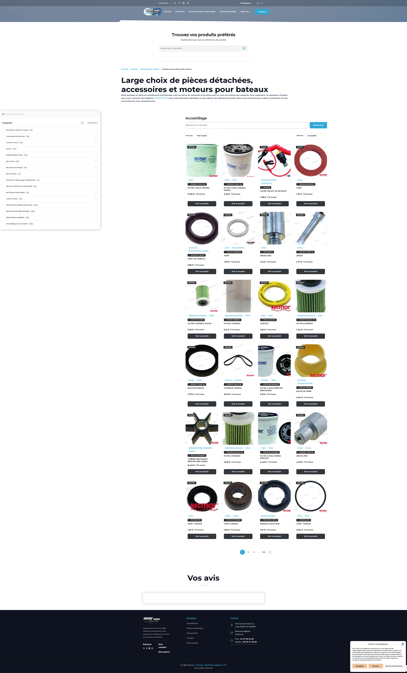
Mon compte (192, 643)
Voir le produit (201, 204)
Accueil (124, 69)
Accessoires (192, 633)
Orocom (199, 665)
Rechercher (318, 125)
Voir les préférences (394, 666)
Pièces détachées (195, 628)
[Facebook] (179, 3)
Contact (190, 638)
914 (264, 552)
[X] (175, 3)
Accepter (360, 666)
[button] (403, 644)
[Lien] (258, 3)
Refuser (375, 666)
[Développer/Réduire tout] (82, 123)
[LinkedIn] (183, 3)
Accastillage (192, 623)
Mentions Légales (213, 665)
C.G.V (224, 665)
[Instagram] (188, 3)
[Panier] (261, 3)
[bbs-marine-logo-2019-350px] (153, 11)
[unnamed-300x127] (152, 620)
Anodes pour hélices (150, 69)
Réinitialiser (92, 123)
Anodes (134, 69)
